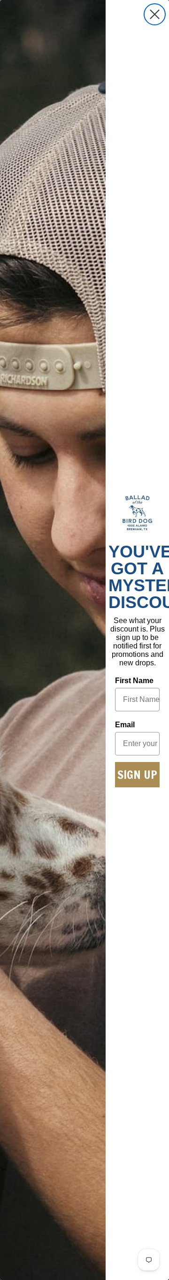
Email (125, 725)
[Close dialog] (154, 14)
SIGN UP (137, 774)
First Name (134, 681)
